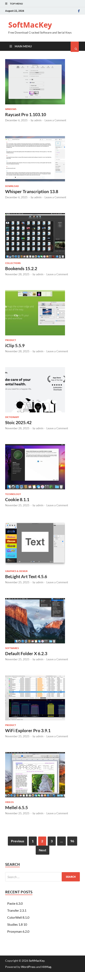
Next (42, 850)
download (12, 186)
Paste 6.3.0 (15, 903)
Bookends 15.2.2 (21, 268)
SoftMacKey (30, 25)
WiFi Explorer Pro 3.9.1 (28, 730)
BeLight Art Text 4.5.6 (26, 576)
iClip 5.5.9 (15, 345)
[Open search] (75, 47)
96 (72, 841)
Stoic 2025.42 (18, 422)
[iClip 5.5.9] (42, 314)
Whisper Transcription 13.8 (31, 191)
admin (37, 120)
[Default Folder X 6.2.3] (42, 622)
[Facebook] (79, 11)
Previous (17, 841)
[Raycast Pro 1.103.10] (42, 83)
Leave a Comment (55, 120)
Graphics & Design (16, 571)
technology (13, 494)
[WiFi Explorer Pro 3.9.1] (42, 699)
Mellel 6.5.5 (16, 807)
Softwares (12, 648)
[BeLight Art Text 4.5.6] (42, 545)
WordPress (28, 966)
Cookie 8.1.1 (17, 499)
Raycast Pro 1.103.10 (25, 114)
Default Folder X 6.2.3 (26, 653)
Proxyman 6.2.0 (18, 931)
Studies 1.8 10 (17, 924)
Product (10, 340)
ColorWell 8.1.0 (18, 917)
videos (9, 802)
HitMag (46, 966)
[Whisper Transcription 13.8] (42, 160)
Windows (10, 109)
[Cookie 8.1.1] (42, 468)
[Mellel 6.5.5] (42, 776)
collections (13, 263)
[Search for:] (42, 876)
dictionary (12, 417)
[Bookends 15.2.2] (42, 237)
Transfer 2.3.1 (16, 910)
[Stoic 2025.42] (42, 391)
